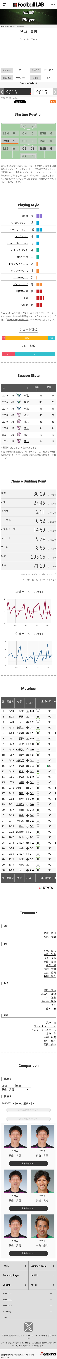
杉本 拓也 (50, 933)
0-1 (32, 727)
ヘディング (19, 229)
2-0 (32, 798)
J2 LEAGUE (7, 1300)
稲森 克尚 (50, 958)
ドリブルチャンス (18, 263)
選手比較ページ (28, 1163)
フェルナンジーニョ (45, 1026)
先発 (49, 387)
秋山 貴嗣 (50, 961)
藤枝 (26, 415)
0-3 (32, 793)
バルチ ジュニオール (44, 1030)
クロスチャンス (19, 270)
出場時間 (46, 701)
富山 (21, 815)
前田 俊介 (50, 1044)
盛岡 (21, 782)
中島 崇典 (50, 954)
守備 (25, 298)
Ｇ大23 (20, 766)
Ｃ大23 (20, 777)
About (33, 1285)
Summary (7, 1312)
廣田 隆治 (50, 990)
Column (6, 1285)
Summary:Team (39, 1266)
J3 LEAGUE (7, 1306)
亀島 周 (51, 965)
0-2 (32, 782)
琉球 (21, 744)
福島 (21, 771)
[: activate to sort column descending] (4, 388)
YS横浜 (20, 749)
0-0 (32, 711)
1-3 (32, 755)
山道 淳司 (50, 972)
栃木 (21, 711)
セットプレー (17, 243)
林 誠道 (51, 997)
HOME (3, 26)
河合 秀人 (50, 1005)
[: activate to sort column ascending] (9, 388)
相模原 (20, 760)
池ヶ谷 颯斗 (48, 1001)
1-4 (32, 815)
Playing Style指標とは (17, 319)
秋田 (21, 716)
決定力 (24, 215)
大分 (21, 722)
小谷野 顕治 (48, 994)
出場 (37, 387)
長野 (21, 738)
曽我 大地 (50, 969)
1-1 (32, 716)
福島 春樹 (50, 936)
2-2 (32, 777)
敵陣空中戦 (22, 257)
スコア (30, 702)
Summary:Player (11, 1275)
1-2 (32, 722)
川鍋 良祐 (50, 950)
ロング (21, 236)
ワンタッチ (19, 222)
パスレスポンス (19, 250)
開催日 (10, 701)
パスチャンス (20, 277)
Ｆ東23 (20, 733)
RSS (53, 102)
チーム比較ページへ (28, 1109)
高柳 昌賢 (50, 1037)
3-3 (32, 809)
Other (5, 1318)
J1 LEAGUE (7, 1294)
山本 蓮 (51, 1008)
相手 (19, 701)
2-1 (32, 831)
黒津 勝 (51, 1022)
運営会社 (42, 1335)
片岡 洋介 (50, 976)
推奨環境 (14, 1335)
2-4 (32, 870)
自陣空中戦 (22, 291)
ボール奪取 (22, 305)
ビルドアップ (20, 284)
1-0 (32, 744)
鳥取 (26, 395)
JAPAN (34, 1275)
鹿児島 (20, 727)
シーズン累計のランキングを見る (39, 580)
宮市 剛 (51, 1033)
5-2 (32, 826)
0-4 (32, 766)
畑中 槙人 (50, 1040)
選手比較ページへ (28, 1118)
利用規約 (5, 1335)
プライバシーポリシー (28, 1335)
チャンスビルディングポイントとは (38, 574)
